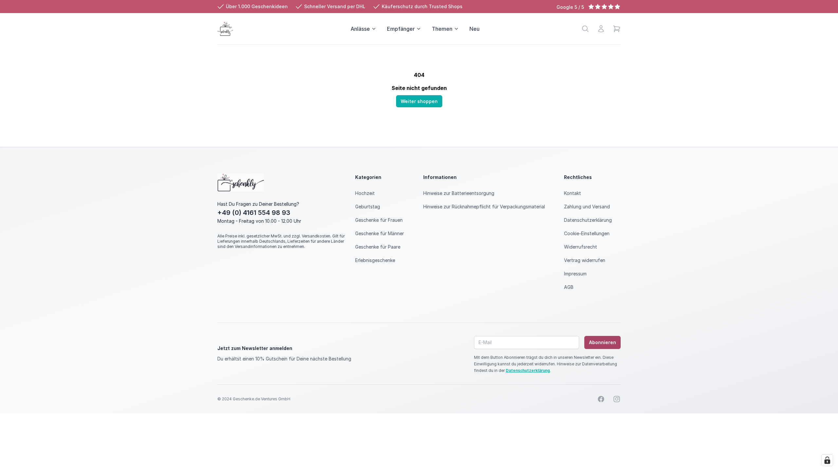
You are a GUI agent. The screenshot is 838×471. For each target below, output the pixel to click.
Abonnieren (602, 342)
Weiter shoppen (419, 101)
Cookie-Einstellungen (587, 233)
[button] (617, 29)
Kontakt (572, 193)
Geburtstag (367, 206)
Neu (474, 29)
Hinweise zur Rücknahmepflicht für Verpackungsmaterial (484, 206)
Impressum (575, 273)
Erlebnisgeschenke (375, 260)
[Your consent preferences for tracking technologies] (827, 460)
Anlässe (360, 29)
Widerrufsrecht (580, 247)
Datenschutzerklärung (588, 220)
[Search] (585, 29)
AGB (569, 287)
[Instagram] (617, 399)
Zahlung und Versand (587, 206)
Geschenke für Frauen (379, 220)
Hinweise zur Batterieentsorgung (458, 193)
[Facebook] (601, 399)
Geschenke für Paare (377, 247)
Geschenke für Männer (379, 233)
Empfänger (401, 29)
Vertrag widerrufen (584, 260)
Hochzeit (365, 193)
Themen (442, 29)
